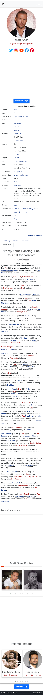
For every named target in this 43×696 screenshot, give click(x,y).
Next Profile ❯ (21, 686)
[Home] (2, 4)
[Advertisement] (21, 75)
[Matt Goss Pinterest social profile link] (32, 50)
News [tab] (15, 240)
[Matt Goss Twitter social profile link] (11, 50)
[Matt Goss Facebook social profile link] (27, 50)
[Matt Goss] (21, 23)
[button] (11, 594)
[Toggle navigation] (39, 4)
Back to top (37, 693)
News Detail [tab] (7, 245)
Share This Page (21, 101)
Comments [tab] (25, 240)
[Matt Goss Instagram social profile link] (16, 50)
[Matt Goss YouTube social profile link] (21, 50)
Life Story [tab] (6, 240)
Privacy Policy (12, 693)
